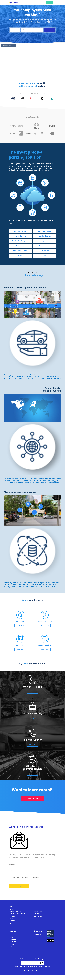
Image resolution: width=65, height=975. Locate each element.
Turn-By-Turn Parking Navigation (18, 913)
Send (19, 886)
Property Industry (38, 916)
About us (12, 944)
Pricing (11, 923)
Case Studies (13, 939)
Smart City (36, 913)
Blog (11, 936)
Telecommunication (39, 911)
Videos (11, 937)
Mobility (12, 918)
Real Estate (12, 920)
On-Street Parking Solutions (16, 909)
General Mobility (38, 915)
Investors (36, 938)
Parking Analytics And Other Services (19, 915)
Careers (12, 948)
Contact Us (37, 934)
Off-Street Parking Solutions (16, 911)
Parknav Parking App (15, 922)
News (11, 934)
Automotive (12, 916)
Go (49, 30)
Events (11, 946)
